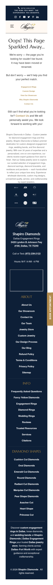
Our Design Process (26, 341)
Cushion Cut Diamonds (26, 459)
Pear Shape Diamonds (27, 496)
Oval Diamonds (26, 465)
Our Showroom (26, 311)
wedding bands (23, 535)
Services (26, 434)
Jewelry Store (26, 329)
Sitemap (26, 372)
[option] (26, 13)
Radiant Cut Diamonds (26, 484)
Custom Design (28, 91)
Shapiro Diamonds (28, 569)
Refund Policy (26, 354)
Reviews (26, 422)
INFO (26, 383)
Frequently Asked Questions (26, 391)
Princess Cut (26, 514)
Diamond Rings (26, 409)
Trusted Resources (26, 428)
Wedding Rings (26, 416)
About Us (26, 304)
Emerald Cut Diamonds (26, 471)
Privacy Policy (26, 366)
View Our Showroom (28, 95)
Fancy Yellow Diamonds (26, 397)
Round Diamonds (26, 477)
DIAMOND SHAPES (26, 451)
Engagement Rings (28, 87)
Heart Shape (26, 508)
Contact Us (28, 104)
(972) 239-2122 (33, 253)
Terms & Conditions (26, 360)
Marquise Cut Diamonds (26, 490)
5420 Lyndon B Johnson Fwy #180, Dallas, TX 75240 (26, 243)
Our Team (26, 323)
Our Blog (26, 347)
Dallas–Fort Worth (21, 549)
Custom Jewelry (26, 335)
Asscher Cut (26, 502)
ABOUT (26, 297)
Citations (26, 440)
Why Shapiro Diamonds (28, 99)
